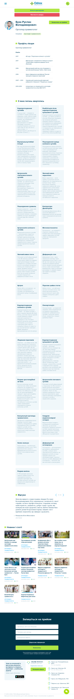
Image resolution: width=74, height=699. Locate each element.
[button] (5, 3)
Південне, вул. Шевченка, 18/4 (60, 683)
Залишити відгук (38, 669)
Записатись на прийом (59, 22)
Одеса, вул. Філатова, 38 (58, 669)
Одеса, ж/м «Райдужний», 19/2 (59, 679)
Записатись (37, 648)
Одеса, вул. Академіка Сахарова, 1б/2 (57, 674)
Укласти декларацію (37, 10)
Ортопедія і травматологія (32, 34)
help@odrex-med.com (37, 666)
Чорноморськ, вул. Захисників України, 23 (60, 688)
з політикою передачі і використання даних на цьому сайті (36, 653)
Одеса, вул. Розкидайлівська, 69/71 (59, 663)
